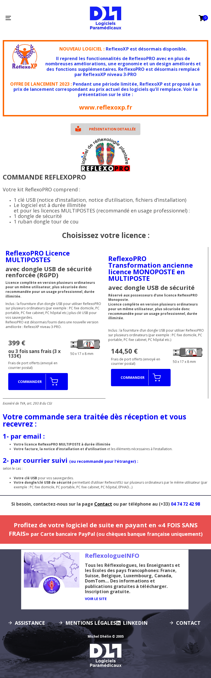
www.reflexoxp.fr (105, 107)
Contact (103, 504)
